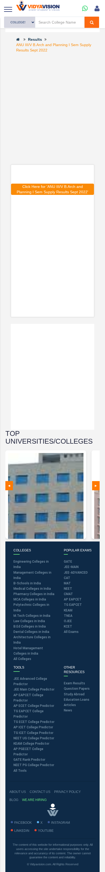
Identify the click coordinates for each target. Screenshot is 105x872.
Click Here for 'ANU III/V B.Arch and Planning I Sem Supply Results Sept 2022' (52, 189)
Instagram (60, 823)
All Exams (71, 632)
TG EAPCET (73, 605)
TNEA (68, 616)
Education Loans (76, 700)
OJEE (68, 621)
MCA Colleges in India (29, 599)
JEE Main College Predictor (33, 689)
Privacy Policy (67, 792)
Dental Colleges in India (31, 632)
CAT (67, 578)
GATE (68, 561)
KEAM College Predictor (31, 743)
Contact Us (40, 792)
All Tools (20, 771)
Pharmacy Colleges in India (33, 594)
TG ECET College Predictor (33, 722)
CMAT (68, 594)
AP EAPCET (73, 599)
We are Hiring (34, 800)
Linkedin (21, 831)
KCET (68, 626)
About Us (17, 792)
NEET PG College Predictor (33, 765)
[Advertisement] (52, 108)
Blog (13, 800)
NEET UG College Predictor (33, 738)
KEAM (68, 610)
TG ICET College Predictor (33, 733)
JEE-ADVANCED (76, 572)
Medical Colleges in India (32, 589)
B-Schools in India (27, 583)
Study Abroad (74, 694)
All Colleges (22, 659)
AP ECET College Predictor (33, 706)
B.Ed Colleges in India (29, 626)
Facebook (23, 823)
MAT (67, 583)
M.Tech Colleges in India (31, 616)
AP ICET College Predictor (33, 727)
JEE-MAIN (71, 567)
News (68, 710)
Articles (70, 705)
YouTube (46, 831)
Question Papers (77, 689)
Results (35, 39)
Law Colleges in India (29, 621)
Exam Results (74, 683)
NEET (68, 589)
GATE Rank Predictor (29, 760)
